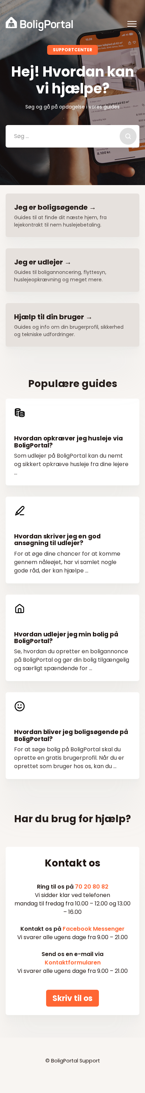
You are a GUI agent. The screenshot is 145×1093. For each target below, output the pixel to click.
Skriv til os (72, 998)
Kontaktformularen (73, 962)
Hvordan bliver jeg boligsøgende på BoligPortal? (71, 735)
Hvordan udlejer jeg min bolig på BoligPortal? (66, 637)
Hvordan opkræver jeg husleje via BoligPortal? (68, 441)
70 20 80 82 (91, 887)
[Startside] (39, 24)
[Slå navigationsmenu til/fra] (132, 24)
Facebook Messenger (94, 929)
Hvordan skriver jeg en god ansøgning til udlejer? (57, 539)
